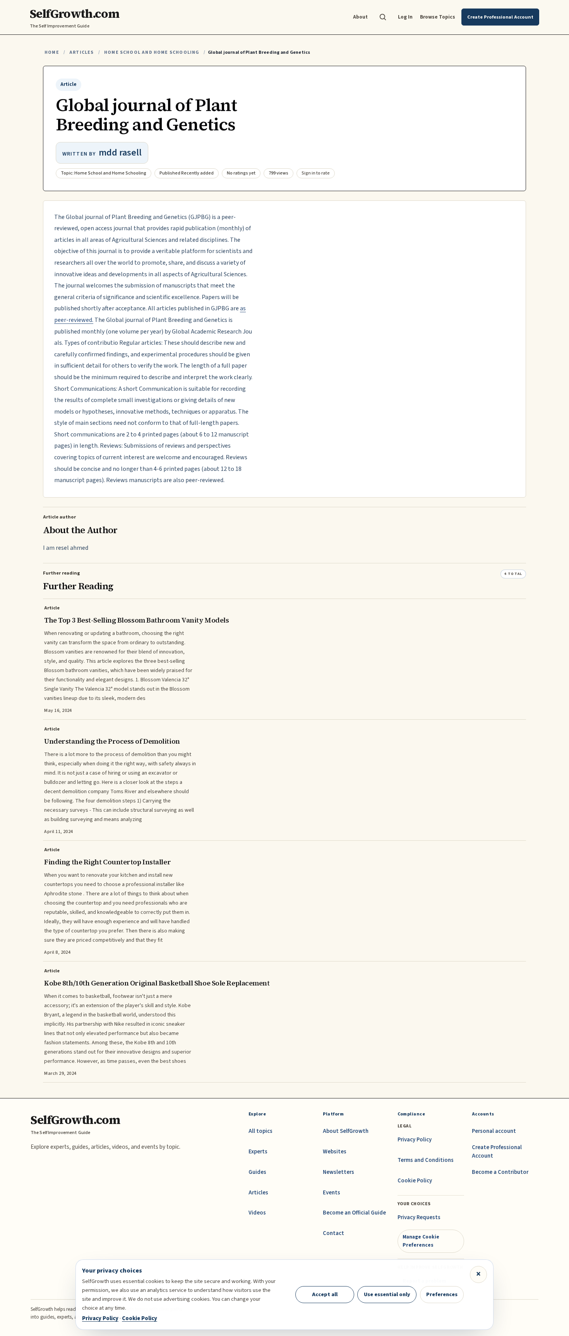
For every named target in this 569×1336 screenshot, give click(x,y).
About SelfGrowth (345, 1131)
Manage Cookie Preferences (421, 1240)
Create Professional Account (497, 1151)
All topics (261, 1131)
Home (52, 52)
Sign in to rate (316, 173)
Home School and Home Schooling (151, 52)
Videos (257, 1213)
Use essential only (387, 1294)
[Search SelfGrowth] (382, 17)
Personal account (494, 1131)
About (360, 17)
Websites (334, 1152)
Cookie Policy (415, 1181)
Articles (81, 52)
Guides (257, 1172)
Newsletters (338, 1172)
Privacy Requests (419, 1217)
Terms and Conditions (426, 1160)
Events (331, 1193)
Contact (333, 1233)
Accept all (325, 1294)
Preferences (442, 1294)
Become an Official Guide (354, 1213)
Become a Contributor (500, 1172)
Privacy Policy (415, 1140)
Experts (258, 1152)
